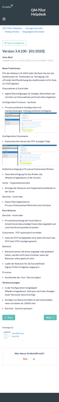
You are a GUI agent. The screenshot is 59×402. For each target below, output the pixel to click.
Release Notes (12, 31)
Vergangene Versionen (33, 31)
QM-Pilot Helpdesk (12, 28)
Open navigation (15, 43)
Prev (10, 317)
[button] (4, 19)
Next (49, 317)
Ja (34, 359)
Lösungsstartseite (34, 28)
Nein (25, 359)
